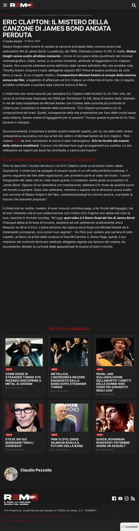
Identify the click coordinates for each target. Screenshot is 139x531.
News (15, 15)
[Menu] (5, 5)
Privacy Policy (47, 516)
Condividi (131, 526)
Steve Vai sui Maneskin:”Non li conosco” (19, 442)
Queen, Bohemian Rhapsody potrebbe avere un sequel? (113, 442)
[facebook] (114, 498)
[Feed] (133, 498)
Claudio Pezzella (13, 41)
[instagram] (127, 498)
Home (6, 15)
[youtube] (120, 498)
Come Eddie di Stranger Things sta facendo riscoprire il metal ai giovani (23, 378)
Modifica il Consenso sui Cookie (20, 521)
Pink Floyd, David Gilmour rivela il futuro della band (67, 442)
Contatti (34, 516)
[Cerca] (134, 5)
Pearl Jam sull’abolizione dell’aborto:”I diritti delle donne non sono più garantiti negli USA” (113, 382)
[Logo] (21, 5)
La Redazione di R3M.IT (16, 516)
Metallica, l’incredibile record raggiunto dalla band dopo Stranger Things (68, 380)
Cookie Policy (64, 516)
